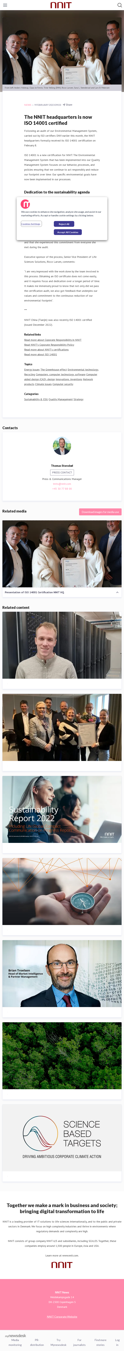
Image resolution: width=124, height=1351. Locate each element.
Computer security (62, 384)
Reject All (64, 224)
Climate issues (43, 384)
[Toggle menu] (5, 5)
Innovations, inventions (69, 379)
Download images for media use (100, 512)
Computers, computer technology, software (60, 374)
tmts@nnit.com (62, 484)
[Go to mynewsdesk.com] (16, 1336)
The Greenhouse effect (53, 369)
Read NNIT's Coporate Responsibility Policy (49, 344)
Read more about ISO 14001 (40, 354)
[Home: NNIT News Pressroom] (61, 5)
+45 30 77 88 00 (62, 488)
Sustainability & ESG (36, 399)
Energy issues (32, 369)
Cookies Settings (30, 223)
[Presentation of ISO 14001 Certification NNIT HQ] (62, 553)
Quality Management (61, 399)
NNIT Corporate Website (62, 1316)
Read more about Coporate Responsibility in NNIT (53, 340)
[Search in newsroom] (119, 5)
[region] (62, 218)
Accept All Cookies (67, 232)
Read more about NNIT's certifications (46, 349)
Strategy (78, 399)
